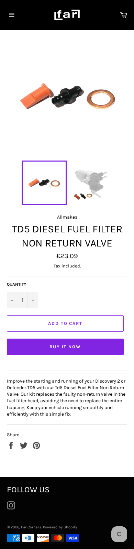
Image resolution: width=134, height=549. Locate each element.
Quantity (16, 284)
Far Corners (31, 527)
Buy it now (65, 346)
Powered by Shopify (60, 527)
